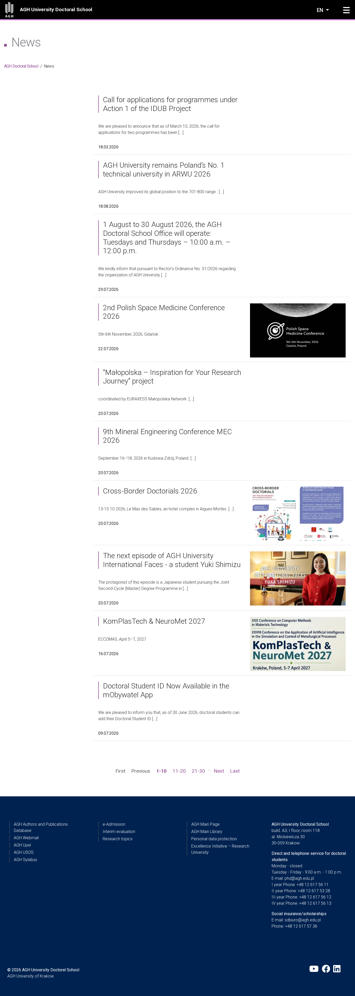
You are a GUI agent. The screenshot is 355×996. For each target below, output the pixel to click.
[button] (346, 10)
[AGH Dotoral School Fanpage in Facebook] (326, 969)
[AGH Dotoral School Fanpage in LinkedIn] (337, 969)
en (321, 10)
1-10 (161, 771)
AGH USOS (24, 852)
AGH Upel (22, 845)
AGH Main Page (205, 824)
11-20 (179, 771)
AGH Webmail (26, 837)
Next (219, 771)
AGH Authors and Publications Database (41, 827)
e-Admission (114, 824)
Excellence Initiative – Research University (220, 849)
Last (235, 771)
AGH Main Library (206, 831)
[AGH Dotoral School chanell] (314, 969)
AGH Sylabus (25, 859)
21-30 (198, 771)
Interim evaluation (119, 831)
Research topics (118, 838)
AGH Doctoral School (21, 66)
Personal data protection (214, 838)
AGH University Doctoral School (56, 9)
